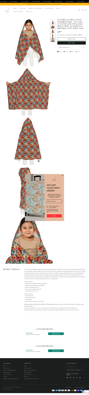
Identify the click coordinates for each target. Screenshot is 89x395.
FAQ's (4, 366)
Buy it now (71, 42)
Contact (5, 376)
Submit (54, 215)
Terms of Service (7, 374)
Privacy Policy (6, 368)
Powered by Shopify (7, 389)
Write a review (56, 333)
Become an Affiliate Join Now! (10, 378)
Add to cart (71, 39)
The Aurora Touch (10, 387)
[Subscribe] (85, 366)
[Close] (62, 175)
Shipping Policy (7, 372)
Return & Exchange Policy (9, 370)
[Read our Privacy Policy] (61, 209)
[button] (79, 10)
